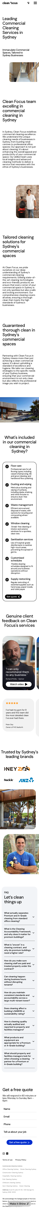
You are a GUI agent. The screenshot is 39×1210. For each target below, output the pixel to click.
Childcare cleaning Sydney (11, 1183)
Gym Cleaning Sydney (10, 1186)
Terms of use (7, 1160)
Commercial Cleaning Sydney (12, 1166)
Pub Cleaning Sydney (9, 1179)
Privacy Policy (20, 1160)
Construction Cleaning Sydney (12, 1172)
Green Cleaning (24, 1186)
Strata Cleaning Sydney (28, 1169)
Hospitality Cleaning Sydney (12, 1176)
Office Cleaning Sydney (10, 1169)
